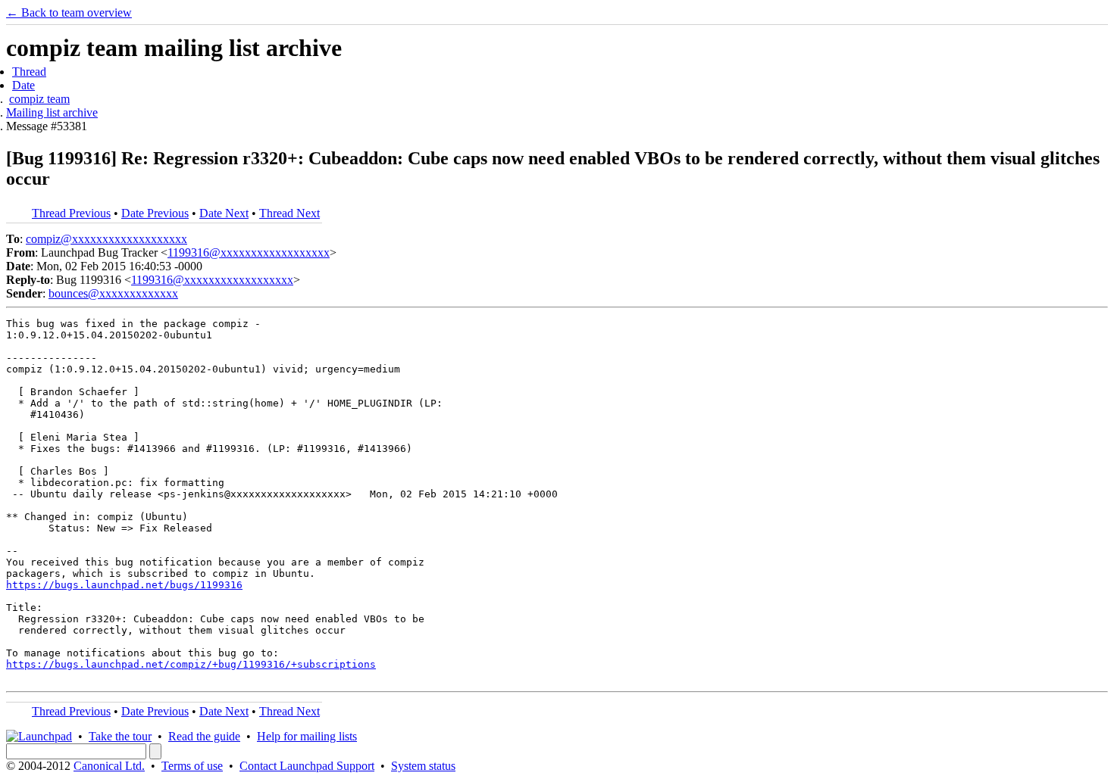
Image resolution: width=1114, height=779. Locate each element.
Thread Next (289, 213)
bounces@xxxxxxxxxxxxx (113, 293)
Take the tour (120, 736)
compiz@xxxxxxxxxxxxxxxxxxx (106, 238)
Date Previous (155, 213)
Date (23, 85)
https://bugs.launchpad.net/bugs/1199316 (124, 584)
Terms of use (192, 765)
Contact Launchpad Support (306, 765)
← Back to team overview (69, 12)
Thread (29, 71)
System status (423, 765)
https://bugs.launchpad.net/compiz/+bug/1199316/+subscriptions (191, 664)
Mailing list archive (52, 112)
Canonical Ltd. (109, 765)
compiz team (39, 98)
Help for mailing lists (307, 736)
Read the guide (204, 736)
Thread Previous (71, 213)
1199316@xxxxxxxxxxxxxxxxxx (248, 252)
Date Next (224, 213)
